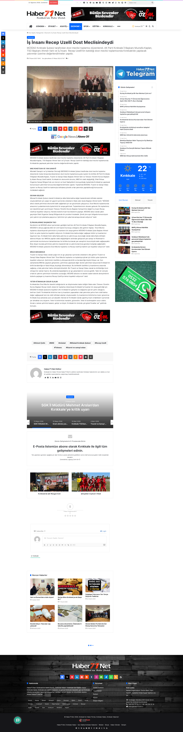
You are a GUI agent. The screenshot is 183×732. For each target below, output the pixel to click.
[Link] (68, 545)
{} (71, 545)
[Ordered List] (56, 545)
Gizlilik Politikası (98, 687)
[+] (74, 545)
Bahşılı (44, 700)
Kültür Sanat (66, 704)
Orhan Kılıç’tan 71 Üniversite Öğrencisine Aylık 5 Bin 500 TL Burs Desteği (142, 219)
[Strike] (53, 545)
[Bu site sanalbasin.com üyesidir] (84, 721)
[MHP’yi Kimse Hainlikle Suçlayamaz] (124, 230)
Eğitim (96, 26)
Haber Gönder (115, 725)
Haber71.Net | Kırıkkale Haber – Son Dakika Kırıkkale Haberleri (77, 725)
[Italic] (47, 545)
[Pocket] (80, 129)
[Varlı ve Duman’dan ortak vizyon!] (42, 586)
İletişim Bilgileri (98, 701)
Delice (59, 700)
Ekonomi (75, 26)
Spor (86, 26)
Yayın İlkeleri (97, 691)
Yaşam (67, 707)
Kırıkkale (108, 26)
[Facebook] (40, 129)
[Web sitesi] (45, 377)
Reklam (95, 694)
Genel (80, 700)
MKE (52, 343)
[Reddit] (65, 129)
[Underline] (50, 545)
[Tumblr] (55, 129)
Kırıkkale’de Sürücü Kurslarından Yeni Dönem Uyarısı (141, 249)
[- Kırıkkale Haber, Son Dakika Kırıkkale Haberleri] (70, 155)
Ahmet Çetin (40, 343)
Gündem (40, 26)
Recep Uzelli (101, 343)
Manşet (83, 704)
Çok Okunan (123, 200)
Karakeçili (39, 704)
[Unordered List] (59, 545)
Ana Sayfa (31, 33)
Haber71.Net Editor (52, 369)
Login (104, 531)
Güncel (137, 200)
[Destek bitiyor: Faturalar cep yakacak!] (42, 613)
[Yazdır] (91, 129)
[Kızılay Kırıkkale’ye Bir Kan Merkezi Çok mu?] (124, 211)
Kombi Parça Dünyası (97, 721)
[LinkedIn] (50, 129)
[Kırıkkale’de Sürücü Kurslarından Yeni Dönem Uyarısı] (124, 250)
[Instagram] (60, 377)
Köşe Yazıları (56, 704)
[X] (45, 129)
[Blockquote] (62, 545)
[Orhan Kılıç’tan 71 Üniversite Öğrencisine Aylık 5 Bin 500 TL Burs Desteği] (124, 220)
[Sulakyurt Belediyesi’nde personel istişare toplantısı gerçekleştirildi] (124, 240)
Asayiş (63, 26)
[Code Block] (65, 545)
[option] (70, 407)
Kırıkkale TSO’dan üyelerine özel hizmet (70, 407)
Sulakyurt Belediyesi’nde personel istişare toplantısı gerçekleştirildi (141, 239)
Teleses (58, 347)
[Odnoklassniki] (75, 129)
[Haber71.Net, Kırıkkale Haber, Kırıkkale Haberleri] (46, 14)
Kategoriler (40, 33)
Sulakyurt (51, 707)
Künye (95, 697)
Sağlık (30, 707)
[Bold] (44, 545)
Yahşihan (59, 707)
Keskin (47, 704)
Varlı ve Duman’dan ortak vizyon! (42, 597)
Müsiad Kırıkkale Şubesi (81, 343)
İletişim (123, 725)
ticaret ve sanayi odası (76, 347)
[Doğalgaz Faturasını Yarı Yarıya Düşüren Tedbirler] (97, 585)
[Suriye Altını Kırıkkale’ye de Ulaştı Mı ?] (70, 586)
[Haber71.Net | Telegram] (135, 73)
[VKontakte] (70, 129)
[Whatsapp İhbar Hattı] (135, 281)
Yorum (150, 200)
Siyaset (52, 26)
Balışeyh (51, 700)
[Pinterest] (60, 129)
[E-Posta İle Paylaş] (86, 129)
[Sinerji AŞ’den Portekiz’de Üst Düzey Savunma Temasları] (97, 613)
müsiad (63, 343)
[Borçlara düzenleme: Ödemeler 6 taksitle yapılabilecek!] (70, 613)
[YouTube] (55, 377)
